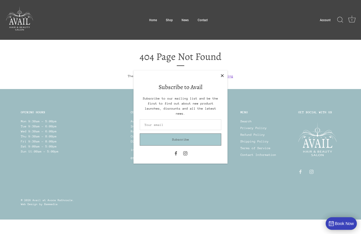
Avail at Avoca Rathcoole (53, 200)
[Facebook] (176, 153)
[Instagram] (185, 153)
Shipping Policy (254, 141)
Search (246, 121)
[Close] (222, 75)
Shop (169, 20)
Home (153, 20)
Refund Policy (252, 134)
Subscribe (180, 139)
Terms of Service (255, 148)
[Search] (340, 20)
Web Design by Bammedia (39, 204)
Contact (203, 20)
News (185, 20)
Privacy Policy (253, 128)
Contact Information (258, 154)
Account (325, 20)
